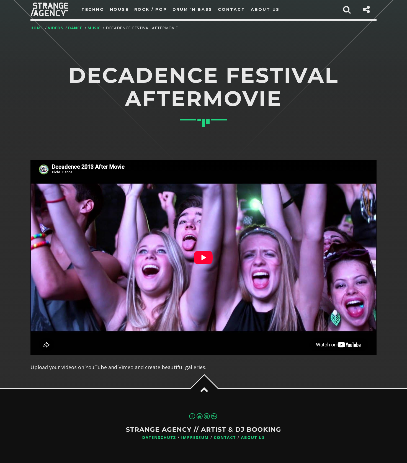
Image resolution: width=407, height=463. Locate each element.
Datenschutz (159, 437)
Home (36, 27)
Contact (225, 437)
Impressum (195, 437)
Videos (55, 27)
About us (253, 437)
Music (94, 27)
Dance (75, 27)
